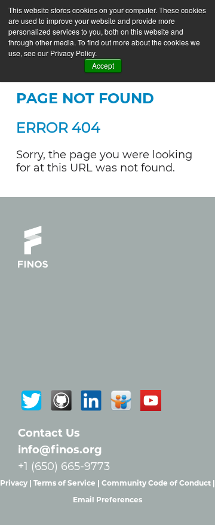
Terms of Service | (67, 482)
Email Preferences (107, 499)
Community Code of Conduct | (158, 482)
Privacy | (16, 482)
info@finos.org (60, 449)
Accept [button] (103, 65)
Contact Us (49, 433)
